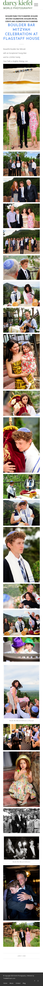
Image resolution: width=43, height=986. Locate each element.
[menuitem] (35, 4)
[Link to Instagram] (38, 981)
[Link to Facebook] (34, 981)
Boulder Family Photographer (18, 16)
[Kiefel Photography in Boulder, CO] (17, 4)
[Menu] (35, 4)
